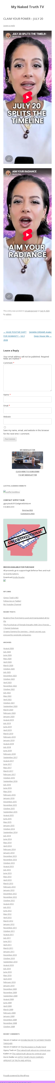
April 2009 (7, 1006)
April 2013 (7, 880)
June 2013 (7, 873)
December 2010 (10, 955)
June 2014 (7, 839)
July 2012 (7, 907)
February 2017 (9, 774)
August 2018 (8, 743)
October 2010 (9, 958)
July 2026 (7, 652)
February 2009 (9, 1013)
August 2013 (8, 866)
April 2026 (7, 662)
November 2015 (10, 805)
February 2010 (9, 982)
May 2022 (7, 696)
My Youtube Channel (12, 604)
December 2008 (10, 1019)
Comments (28, 513)
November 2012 (10, 897)
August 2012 (8, 904)
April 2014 (7, 846)
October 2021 (9, 703)
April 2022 (7, 699)
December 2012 (10, 893)
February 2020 (9, 713)
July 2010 (7, 968)
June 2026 (7, 655)
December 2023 (10, 675)
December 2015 (10, 801)
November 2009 (10, 992)
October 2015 (9, 808)
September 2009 (10, 996)
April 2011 (7, 944)
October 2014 (9, 829)
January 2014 (8, 852)
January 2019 (8, 740)
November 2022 (10, 686)
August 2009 (8, 999)
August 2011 (8, 934)
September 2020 (10, 706)
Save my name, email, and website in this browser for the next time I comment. (26, 432)
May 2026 (7, 658)
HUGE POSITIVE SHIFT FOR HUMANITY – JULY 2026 (15, 336)
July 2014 (7, 835)
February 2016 (9, 795)
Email (6, 405)
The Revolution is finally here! (33, 1047)
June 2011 (7, 941)
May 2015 (7, 822)
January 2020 (8, 716)
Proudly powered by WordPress (16, 1075)
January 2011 (8, 951)
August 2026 (8, 648)
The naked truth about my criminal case (33, 1050)
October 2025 (9, 669)
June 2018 (7, 750)
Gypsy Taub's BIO (10, 597)
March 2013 (8, 883)
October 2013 (9, 863)
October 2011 (9, 931)
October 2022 (9, 689)
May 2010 (7, 975)
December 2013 (10, 856)
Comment (8, 363)
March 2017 (8, 771)
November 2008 (10, 1023)
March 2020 (8, 709)
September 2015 (10, 812)
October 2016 (9, 778)
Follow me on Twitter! (12, 601)
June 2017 (7, 764)
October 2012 (9, 900)
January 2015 (8, 825)
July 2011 (7, 938)
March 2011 (8, 948)
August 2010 (8, 965)
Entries (27, 510)
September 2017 (10, 757)
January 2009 (8, 1016)
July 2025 (7, 672)
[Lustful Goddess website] (11, 492)
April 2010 (7, 979)
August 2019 (8, 720)
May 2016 (7, 791)
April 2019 (7, 730)
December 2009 (10, 989)
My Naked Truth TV (27, 6)
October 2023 (9, 679)
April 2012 (7, 917)
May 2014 (7, 842)
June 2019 (7, 726)
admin (8, 314)
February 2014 (9, 849)
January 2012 (8, 924)
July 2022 (7, 692)
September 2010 (10, 962)
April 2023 (7, 682)
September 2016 (10, 781)
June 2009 (7, 1002)
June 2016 (7, 788)
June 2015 (7, 818)
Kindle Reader (19, 577)
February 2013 (9, 887)
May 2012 (7, 914)
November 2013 (10, 859)
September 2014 (10, 832)
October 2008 (9, 1026)
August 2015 (8, 815)
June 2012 (7, 910)
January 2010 (8, 985)
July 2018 (7, 747)
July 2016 (7, 784)
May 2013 (7, 876)
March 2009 (8, 1009)
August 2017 (8, 761)
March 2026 (8, 665)
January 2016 (8, 798)
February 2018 (9, 754)
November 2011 (10, 927)
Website (7, 416)
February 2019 (9, 737)
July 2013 (7, 870)
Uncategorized (31, 311)
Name (7, 394)
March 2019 (8, 733)
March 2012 (8, 921)
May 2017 (7, 767)
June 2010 (7, 972)
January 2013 (8, 890)
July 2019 (7, 723)
